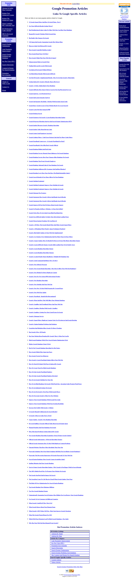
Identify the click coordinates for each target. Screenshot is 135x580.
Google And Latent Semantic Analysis (39, 97)
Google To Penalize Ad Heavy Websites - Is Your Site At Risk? (46, 209)
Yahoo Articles (56, 562)
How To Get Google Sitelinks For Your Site (41, 380)
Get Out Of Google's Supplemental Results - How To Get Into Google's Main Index (52, 77)
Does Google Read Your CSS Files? (38, 54)
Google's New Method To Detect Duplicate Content (43, 272)
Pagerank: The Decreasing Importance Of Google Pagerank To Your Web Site (50, 455)
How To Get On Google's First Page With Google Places (44, 392)
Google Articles (56, 560)
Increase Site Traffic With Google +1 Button (41, 408)
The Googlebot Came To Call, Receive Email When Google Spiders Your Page (50, 479)
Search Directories (8, 65)
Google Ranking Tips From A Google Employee (42, 161)
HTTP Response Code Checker (7, 29)
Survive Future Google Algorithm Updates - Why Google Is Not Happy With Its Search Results (55, 467)
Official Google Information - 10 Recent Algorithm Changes (45, 439)
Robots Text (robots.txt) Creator (8, 14)
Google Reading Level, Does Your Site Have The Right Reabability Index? (49, 173)
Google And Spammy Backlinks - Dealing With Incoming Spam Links (48, 101)
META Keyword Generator (7, 35)
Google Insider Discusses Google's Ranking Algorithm (44, 125)
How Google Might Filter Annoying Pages (40, 352)
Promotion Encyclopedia (6, 74)
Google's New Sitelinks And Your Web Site (40, 284)
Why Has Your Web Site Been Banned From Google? (43, 523)
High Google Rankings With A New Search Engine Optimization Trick (48, 340)
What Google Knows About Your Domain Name (42, 507)
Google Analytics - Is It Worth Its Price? (40, 93)
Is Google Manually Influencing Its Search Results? (43, 411)
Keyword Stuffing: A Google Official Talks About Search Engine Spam (48, 423)
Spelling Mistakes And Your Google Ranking (41, 463)
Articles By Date (56, 536)
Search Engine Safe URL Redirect (124, 69)
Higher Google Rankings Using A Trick (40, 344)
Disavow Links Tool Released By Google (40, 46)
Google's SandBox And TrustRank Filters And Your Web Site (46, 304)
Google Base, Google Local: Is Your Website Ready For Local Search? (48, 105)
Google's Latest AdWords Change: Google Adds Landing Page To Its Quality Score (52, 245)
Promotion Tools (8, 4)
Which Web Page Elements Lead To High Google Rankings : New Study (49, 519)
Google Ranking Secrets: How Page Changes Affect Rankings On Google (49, 157)
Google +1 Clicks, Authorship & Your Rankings (42, 85)
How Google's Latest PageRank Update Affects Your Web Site (46, 360)
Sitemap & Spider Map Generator (7, 9)
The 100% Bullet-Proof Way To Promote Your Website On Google (47, 471)
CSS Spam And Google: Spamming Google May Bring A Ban (46, 42)
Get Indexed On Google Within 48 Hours (40, 70)
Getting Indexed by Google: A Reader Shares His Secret (44, 82)
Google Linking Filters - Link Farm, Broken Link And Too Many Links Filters (50, 137)
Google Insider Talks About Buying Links (40, 129)
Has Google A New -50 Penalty (37, 332)
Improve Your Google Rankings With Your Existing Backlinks (46, 403)
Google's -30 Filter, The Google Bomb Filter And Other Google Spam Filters (50, 225)
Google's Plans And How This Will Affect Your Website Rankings (47, 300)
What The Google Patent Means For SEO (40, 515)
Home (4, 90)
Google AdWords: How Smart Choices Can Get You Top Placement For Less (50, 89)
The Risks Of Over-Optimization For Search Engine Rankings (46, 483)
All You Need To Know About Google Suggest (123, 93)
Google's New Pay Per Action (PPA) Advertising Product (44, 276)
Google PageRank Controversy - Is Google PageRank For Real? (47, 141)
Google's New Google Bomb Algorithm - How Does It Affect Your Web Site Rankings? (52, 268)
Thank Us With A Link (6, 82)
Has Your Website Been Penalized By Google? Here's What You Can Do (49, 336)
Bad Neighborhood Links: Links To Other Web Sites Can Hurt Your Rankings (50, 30)
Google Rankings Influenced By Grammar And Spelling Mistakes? (47, 169)
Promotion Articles (8, 40)
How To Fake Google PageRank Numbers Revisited (43, 376)
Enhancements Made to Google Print (39, 62)
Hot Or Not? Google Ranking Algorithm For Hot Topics (44, 348)
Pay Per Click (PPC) (8, 61)
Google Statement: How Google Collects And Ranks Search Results (47, 197)
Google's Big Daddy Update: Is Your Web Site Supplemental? (46, 233)
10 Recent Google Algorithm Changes (124, 53)
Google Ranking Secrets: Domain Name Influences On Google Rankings (49, 153)
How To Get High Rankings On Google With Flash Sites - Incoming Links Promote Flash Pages (55, 384)
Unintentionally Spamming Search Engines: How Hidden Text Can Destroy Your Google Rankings (56, 495)
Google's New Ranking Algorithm (38, 280)
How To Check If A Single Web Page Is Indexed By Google (45, 364)
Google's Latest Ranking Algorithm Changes (41, 252)
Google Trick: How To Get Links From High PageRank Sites (46, 213)
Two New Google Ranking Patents (38, 491)
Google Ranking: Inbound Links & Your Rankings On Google (46, 165)
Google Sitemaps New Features (37, 193)
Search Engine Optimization (60, 550)
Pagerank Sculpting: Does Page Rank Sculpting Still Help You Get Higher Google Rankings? (54, 451)
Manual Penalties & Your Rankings (124, 48)
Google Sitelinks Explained (36, 181)
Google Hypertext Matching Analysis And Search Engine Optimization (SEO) (50, 121)
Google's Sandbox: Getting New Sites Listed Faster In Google (46, 312)
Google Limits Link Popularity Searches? (40, 133)
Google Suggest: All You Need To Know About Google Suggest (46, 205)
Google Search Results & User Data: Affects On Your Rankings (46, 177)
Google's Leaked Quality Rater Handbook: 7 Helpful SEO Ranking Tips (49, 256)
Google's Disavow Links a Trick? (124, 30)
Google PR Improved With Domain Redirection (123, 81)
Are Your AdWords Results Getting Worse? (41, 26)
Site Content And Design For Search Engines (65, 555)
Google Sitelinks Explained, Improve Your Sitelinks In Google (46, 185)
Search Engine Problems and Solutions (6, 56)
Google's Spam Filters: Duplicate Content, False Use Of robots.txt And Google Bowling (53, 320)
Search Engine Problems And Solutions (63, 553)
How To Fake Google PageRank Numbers (40, 372)
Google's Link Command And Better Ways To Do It (43, 260)
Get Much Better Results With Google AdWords (42, 74)
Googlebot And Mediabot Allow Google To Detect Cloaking (45, 328)
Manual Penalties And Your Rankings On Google (42, 427)
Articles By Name (57, 534)
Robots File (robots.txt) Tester (7, 19)
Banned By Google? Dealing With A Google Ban (42, 34)
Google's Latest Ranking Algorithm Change (41, 248)
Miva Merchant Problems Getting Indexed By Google (44, 431)
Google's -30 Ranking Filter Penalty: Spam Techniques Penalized (47, 229)
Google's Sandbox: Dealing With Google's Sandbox (43, 308)
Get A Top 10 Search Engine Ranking (125, 17)
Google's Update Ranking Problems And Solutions (43, 324)
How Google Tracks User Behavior (38, 356)
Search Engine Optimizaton (6, 45)
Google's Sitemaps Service (36, 316)
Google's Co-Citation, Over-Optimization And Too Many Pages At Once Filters (51, 237)
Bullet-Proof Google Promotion (124, 26)
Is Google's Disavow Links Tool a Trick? (40, 415)
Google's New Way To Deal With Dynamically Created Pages (46, 288)
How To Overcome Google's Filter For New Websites (43, 396)
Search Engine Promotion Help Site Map (70, 567)
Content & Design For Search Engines (8, 69)
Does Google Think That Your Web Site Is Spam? (42, 58)
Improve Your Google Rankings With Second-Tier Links (44, 399)
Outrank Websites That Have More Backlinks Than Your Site (46, 447)
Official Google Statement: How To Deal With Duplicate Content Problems (49, 443)
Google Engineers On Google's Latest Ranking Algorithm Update (47, 117)
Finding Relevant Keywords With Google (40, 66)
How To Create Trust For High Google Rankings (42, 368)
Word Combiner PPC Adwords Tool (8, 24)
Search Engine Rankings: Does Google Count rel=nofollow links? (47, 459)
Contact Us (5, 87)
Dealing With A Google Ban (123, 87)
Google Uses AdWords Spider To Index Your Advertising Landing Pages (49, 217)
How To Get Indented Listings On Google (40, 388)
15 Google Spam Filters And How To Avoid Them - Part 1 (45, 22)
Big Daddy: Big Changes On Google (39, 38)
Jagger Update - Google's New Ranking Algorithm (43, 419)
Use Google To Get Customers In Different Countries (43, 499)
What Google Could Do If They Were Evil (40, 503)
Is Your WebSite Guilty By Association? (123, 99)
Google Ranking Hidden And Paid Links (40, 149)
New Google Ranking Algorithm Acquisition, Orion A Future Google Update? (50, 435)
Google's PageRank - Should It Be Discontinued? (42, 296)
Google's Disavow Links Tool (124, 39)
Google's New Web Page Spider (37, 292)
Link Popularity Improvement (7, 50)
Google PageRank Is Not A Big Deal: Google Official (43, 145)
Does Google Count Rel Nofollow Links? (40, 50)
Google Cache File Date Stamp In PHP (39, 109)
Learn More (76, 4)
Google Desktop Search (35, 113)
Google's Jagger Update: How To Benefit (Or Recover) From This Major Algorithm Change (54, 240)
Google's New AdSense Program (38, 264)
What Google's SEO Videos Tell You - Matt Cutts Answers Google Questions (50, 511)
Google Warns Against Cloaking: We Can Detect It (43, 221)
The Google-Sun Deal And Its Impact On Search (42, 475)
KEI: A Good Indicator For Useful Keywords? (124, 74)
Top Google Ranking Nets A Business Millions (41, 487)
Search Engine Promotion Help (72, 574)
